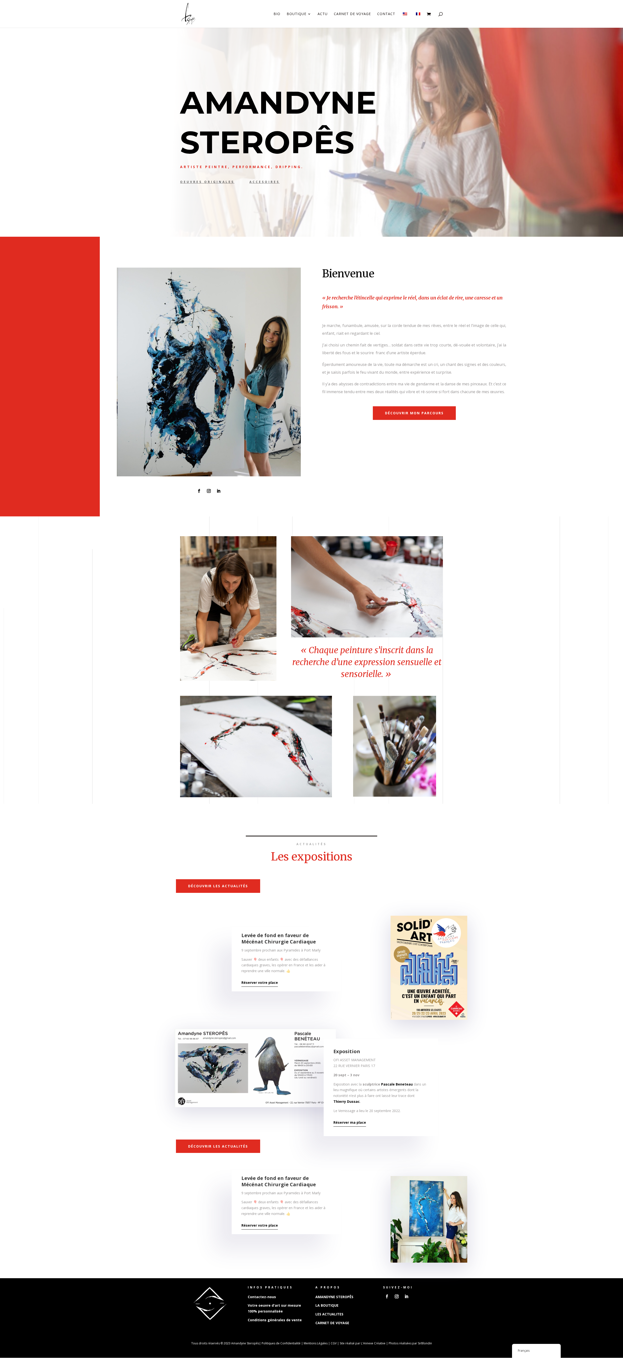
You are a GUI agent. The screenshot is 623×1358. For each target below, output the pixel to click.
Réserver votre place (259, 982)
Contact (386, 14)
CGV (334, 1343)
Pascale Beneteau (397, 1084)
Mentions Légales (316, 1343)
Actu (323, 14)
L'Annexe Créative (373, 1343)
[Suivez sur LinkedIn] (218, 491)
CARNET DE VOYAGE (332, 1323)
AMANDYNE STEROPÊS (334, 1297)
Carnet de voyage (352, 14)
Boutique (296, 14)
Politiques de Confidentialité (281, 1343)
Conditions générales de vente (275, 1320)
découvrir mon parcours (414, 413)
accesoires (264, 182)
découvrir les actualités (218, 886)
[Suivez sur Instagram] (209, 491)
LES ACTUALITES (329, 1314)
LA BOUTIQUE (327, 1305)
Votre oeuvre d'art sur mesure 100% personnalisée (274, 1308)
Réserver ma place (349, 1122)
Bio (277, 14)
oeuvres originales (207, 182)
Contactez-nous (262, 1297)
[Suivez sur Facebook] (199, 491)
